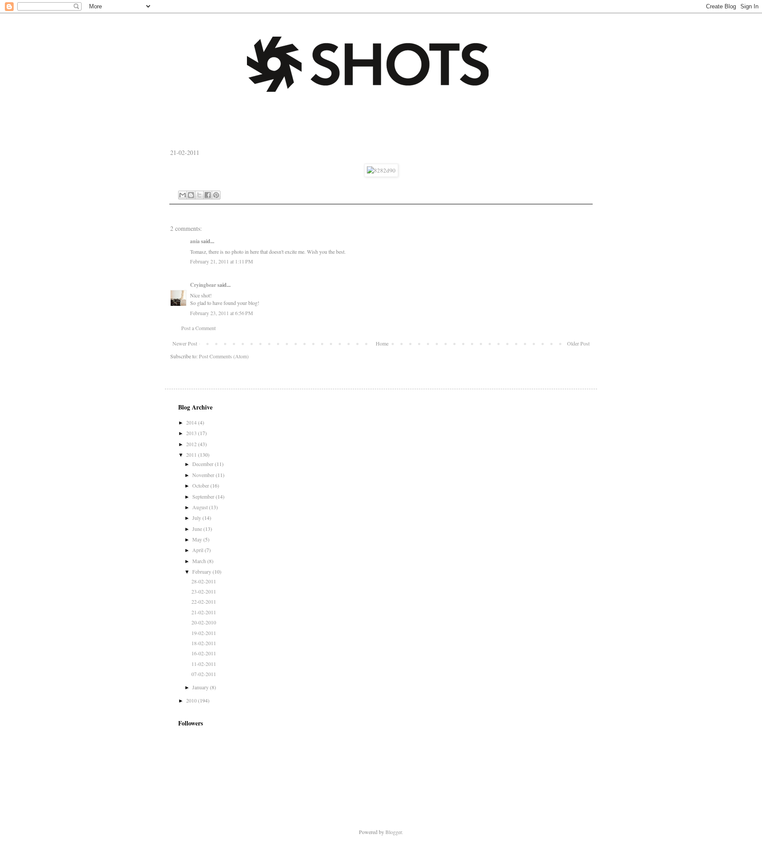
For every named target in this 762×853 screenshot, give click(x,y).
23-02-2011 (203, 591)
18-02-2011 (203, 642)
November (204, 474)
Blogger (393, 831)
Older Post (578, 343)
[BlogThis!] (191, 195)
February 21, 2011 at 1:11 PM (221, 261)
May (197, 539)
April (198, 549)
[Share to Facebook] (207, 195)
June (197, 528)
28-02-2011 (203, 581)
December (203, 463)
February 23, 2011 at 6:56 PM (221, 312)
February (202, 571)
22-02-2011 (203, 601)
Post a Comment (198, 327)
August (200, 507)
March (199, 560)
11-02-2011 (203, 663)
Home (382, 343)
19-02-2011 (203, 632)
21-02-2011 (203, 612)
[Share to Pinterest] (216, 195)
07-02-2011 (203, 673)
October (201, 485)
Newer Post (184, 343)
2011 (192, 454)
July (197, 517)
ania (195, 241)
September (204, 496)
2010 (192, 700)
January (201, 687)
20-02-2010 (203, 622)
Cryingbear (203, 285)
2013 (192, 432)
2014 (192, 422)
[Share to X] (199, 195)
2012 (192, 443)
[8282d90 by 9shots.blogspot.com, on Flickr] (381, 170)
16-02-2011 (203, 653)
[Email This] (182, 195)
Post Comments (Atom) (224, 356)
